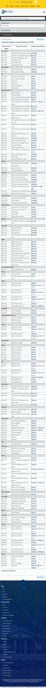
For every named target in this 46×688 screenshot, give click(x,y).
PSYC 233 (34, 501)
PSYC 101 (34, 498)
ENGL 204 (34, 253)
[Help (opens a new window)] (44, 39)
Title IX (25, 681)
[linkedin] (16, 2)
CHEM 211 (34, 193)
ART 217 (33, 85)
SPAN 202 (34, 549)
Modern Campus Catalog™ (38, 687)
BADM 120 (34, 163)
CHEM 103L (34, 179)
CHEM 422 (34, 154)
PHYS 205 (34, 460)
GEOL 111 (34, 317)
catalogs (4, 687)
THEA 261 (38, 565)
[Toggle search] (36, 2)
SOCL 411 (34, 522)
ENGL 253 (34, 262)
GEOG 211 (34, 310)
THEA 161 (34, 556)
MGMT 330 (34, 404)
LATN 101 (34, 363)
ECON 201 (34, 228)
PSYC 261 (34, 503)
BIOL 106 (34, 95)
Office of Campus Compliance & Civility (10, 679)
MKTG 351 (34, 411)
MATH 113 (34, 423)
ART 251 (33, 76)
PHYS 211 (34, 487)
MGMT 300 (34, 389)
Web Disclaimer (38, 679)
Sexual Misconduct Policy (23, 679)
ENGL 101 (34, 241)
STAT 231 (40, 430)
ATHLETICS (17, 6)
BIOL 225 (34, 124)
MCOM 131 (34, 198)
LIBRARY (38, 6)
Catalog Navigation (7, 34)
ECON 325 (34, 235)
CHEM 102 (34, 191)
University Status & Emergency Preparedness (17, 680)
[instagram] (14, 2)
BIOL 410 (34, 221)
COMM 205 (34, 202)
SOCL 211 (34, 519)
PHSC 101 (34, 458)
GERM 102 (34, 333)
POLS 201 (34, 494)
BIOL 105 (34, 92)
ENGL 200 (34, 255)
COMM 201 (34, 200)
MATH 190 (34, 437)
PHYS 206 (34, 473)
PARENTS (12, 6)
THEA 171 (34, 558)
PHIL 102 (34, 451)
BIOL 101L (34, 97)
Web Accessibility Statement (33, 681)
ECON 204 (34, 230)
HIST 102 (34, 349)
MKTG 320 (34, 409)
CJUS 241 (34, 209)
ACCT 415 (34, 64)
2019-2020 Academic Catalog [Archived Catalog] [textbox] (15, 18)
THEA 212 (34, 563)
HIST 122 (34, 354)
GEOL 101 (34, 320)
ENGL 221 (34, 260)
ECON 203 (34, 232)
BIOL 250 (34, 133)
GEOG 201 (34, 313)
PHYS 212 (34, 489)
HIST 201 (34, 356)
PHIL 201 (34, 448)
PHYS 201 (34, 464)
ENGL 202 (34, 248)
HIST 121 (34, 352)
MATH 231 (34, 430)
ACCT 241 (34, 55)
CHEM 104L (34, 184)
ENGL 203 (34, 251)
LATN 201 (34, 379)
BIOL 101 (34, 99)
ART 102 (34, 88)
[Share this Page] (40, 39)
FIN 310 (33, 276)
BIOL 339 (34, 145)
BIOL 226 (34, 129)
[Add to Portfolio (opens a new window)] (38, 39)
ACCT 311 (34, 57)
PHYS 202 (34, 478)
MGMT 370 (34, 393)
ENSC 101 (34, 269)
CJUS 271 (34, 216)
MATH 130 (34, 432)
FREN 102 (34, 290)
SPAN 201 (34, 542)
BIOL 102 (34, 108)
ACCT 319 (34, 62)
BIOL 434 (34, 156)
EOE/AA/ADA (31, 679)
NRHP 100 (34, 342)
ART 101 (33, 78)
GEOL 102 (34, 322)
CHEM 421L (34, 138)
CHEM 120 (34, 175)
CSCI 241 (34, 170)
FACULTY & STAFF (24, 6)
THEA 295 (34, 561)
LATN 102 (34, 370)
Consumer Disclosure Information (17, 681)
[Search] (43, 25)
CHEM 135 (34, 177)
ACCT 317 (34, 60)
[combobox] (23, 18)
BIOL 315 (34, 142)
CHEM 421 (34, 140)
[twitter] (12, 2)
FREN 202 (34, 303)
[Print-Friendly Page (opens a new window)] (42, 39)
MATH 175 (34, 425)
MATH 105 (34, 420)
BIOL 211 (34, 120)
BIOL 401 (34, 159)
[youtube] (18, 2)
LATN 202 (34, 382)
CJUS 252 (34, 214)
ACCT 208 (34, 53)
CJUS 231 (34, 212)
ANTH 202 (34, 71)
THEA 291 (34, 567)
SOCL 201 (34, 517)
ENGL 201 (34, 246)
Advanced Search (5, 30)
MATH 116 (34, 434)
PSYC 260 (34, 505)
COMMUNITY (32, 6)
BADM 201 (34, 168)
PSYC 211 (34, 508)
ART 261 (33, 81)
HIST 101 (34, 347)
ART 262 (34, 83)
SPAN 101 (34, 526)
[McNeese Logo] (7, 12)
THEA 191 (34, 565)
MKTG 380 (34, 414)
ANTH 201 (34, 69)
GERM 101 (34, 326)
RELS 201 (34, 453)
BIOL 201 (34, 115)
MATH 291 (34, 439)
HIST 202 (34, 359)
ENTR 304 (34, 400)
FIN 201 (33, 274)
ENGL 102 (34, 244)
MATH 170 (34, 427)
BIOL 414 (34, 147)
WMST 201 (34, 258)
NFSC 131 (34, 135)
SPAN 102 (34, 533)
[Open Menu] (44, 12)
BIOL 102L (34, 106)
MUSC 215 (34, 444)
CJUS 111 (34, 207)
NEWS (7, 6)
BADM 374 (34, 386)
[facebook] (9, 2)
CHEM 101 (34, 182)
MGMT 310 (34, 395)
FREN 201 (34, 297)
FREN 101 (34, 283)
